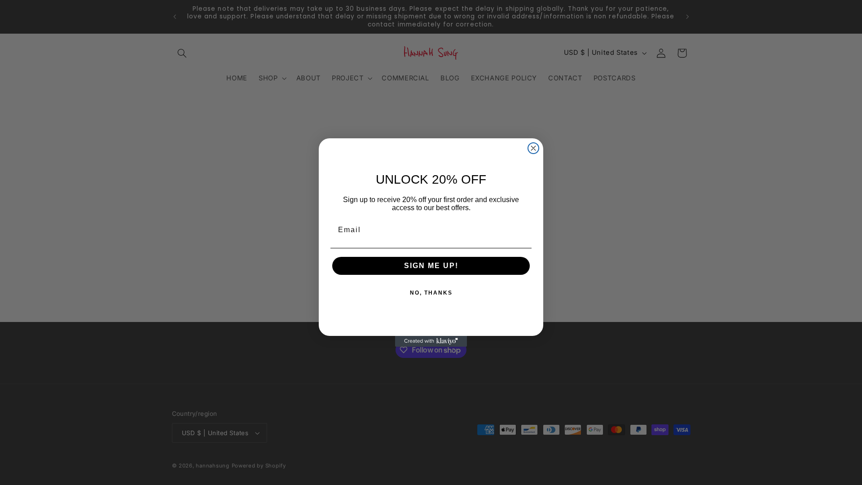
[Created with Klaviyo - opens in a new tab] (431, 341)
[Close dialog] (533, 148)
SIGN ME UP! (431, 265)
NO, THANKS (431, 293)
